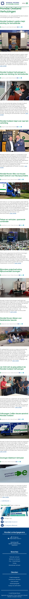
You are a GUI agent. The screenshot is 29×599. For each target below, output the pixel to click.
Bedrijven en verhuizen (14, 559)
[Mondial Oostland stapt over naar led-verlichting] (14, 141)
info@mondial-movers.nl (10, 522)
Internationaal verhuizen (14, 565)
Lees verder (3, 66)
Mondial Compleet (12, 596)
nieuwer (8, 501)
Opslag (14, 563)
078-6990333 (15, 537)
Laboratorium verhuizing (14, 579)
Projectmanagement (14, 577)
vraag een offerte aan (11, 525)
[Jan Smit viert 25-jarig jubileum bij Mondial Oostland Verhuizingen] (14, 386)
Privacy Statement (18, 595)
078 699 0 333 (8, 518)
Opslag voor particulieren (14, 585)
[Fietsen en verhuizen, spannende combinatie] (14, 239)
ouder (2, 501)
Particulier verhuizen (14, 557)
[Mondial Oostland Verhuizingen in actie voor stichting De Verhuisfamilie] (14, 90)
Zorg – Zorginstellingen (14, 561)
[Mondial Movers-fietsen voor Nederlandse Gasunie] (14, 336)
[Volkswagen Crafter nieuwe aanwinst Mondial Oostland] (14, 430)
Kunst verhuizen (14, 581)
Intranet (25, 595)
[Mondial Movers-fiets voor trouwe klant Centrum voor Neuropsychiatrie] (14, 190)
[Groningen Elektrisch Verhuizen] (14, 474)
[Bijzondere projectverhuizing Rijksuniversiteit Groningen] (14, 288)
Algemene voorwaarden (7, 595)
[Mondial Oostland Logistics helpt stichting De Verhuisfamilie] (14, 41)
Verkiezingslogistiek (14, 583)
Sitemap (19, 596)
